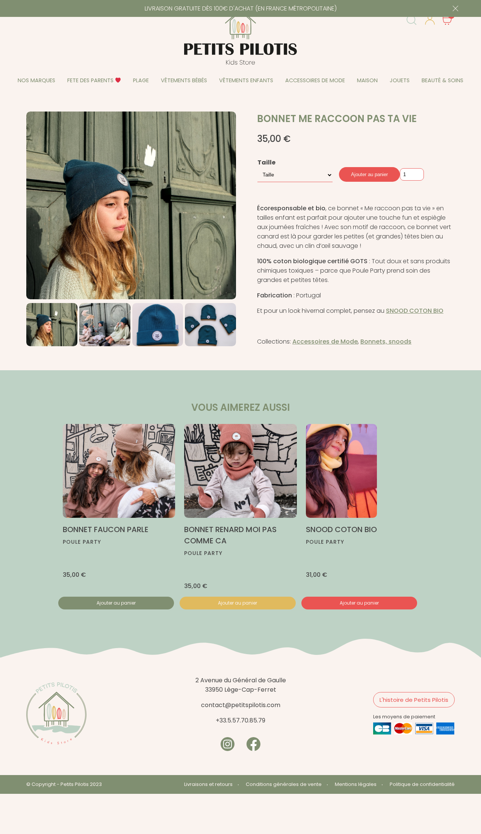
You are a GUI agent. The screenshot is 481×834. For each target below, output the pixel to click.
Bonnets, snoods (385, 341)
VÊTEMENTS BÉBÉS (184, 80)
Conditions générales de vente (284, 784)
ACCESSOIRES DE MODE (315, 80)
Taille (266, 162)
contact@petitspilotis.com (240, 705)
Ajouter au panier (369, 174)
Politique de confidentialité (422, 784)
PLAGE (141, 80)
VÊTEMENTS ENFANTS (246, 80)
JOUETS (400, 80)
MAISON (367, 80)
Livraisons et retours (208, 784)
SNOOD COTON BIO (414, 310)
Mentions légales (356, 784)
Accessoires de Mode (325, 341)
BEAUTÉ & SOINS (442, 80)
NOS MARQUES (36, 80)
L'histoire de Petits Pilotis (414, 700)
